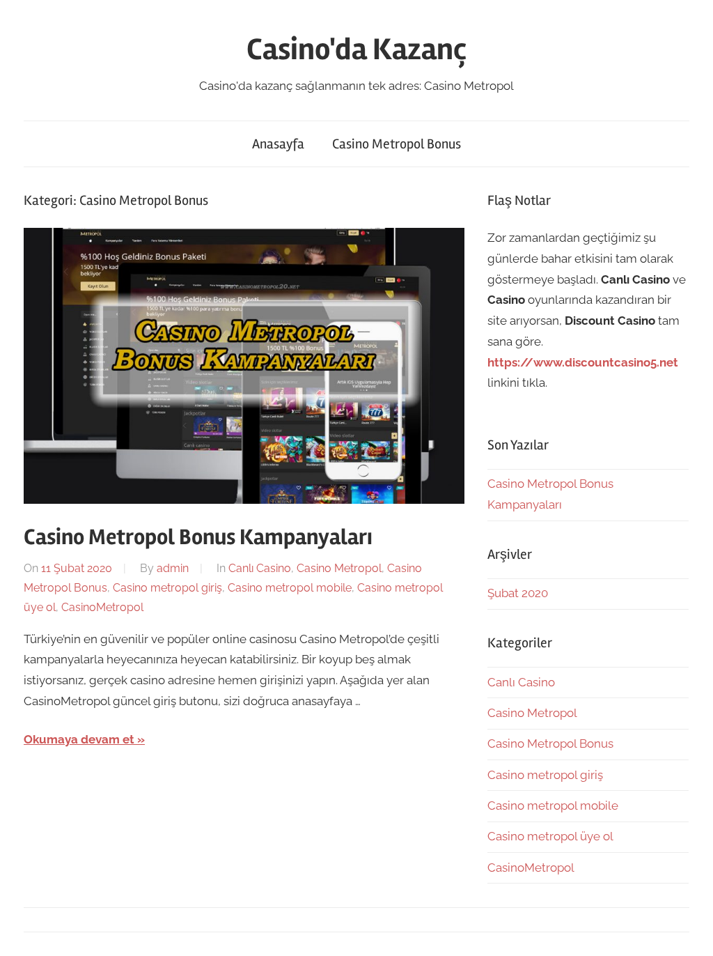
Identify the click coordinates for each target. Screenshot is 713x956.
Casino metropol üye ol (550, 836)
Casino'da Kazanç (356, 49)
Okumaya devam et (79, 739)
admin (173, 568)
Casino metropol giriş (167, 587)
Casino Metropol (339, 568)
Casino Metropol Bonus (396, 144)
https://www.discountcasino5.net (582, 362)
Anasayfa (278, 144)
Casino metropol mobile (290, 587)
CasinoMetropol (102, 607)
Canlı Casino (259, 568)
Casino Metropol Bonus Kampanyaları (198, 536)
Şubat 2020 (517, 593)
